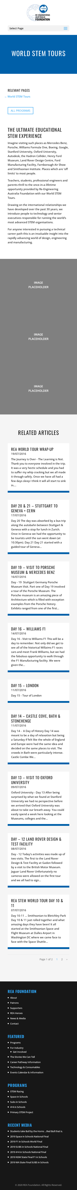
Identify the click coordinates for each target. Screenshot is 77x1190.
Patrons (14, 1002)
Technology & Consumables (25, 1067)
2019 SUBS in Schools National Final (29, 1146)
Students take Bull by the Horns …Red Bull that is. (36, 1131)
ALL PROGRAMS (20, 110)
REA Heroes (16, 1013)
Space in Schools (19, 1096)
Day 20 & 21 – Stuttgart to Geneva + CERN (34, 508)
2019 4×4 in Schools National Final (28, 1151)
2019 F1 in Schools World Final (26, 1141)
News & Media (18, 1018)
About (13, 997)
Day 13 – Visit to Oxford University (32, 780)
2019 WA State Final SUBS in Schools (29, 1162)
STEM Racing (17, 1091)
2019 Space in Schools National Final (29, 1136)
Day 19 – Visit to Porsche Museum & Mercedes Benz (33, 569)
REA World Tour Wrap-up (32, 449)
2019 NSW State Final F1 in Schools (28, 1157)
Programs (15, 1042)
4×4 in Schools (17, 1107)
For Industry (16, 1047)
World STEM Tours (19, 96)
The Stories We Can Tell (22, 1056)
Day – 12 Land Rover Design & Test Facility (36, 841)
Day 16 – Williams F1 (28, 629)
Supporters (16, 1007)
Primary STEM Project (21, 1112)
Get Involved (20, 1051)
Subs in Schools (18, 1101)
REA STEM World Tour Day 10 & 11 (37, 903)
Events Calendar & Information (26, 1072)
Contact (14, 1023)
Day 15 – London (25, 685)
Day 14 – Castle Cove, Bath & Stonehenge (36, 718)
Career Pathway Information (25, 1062)
